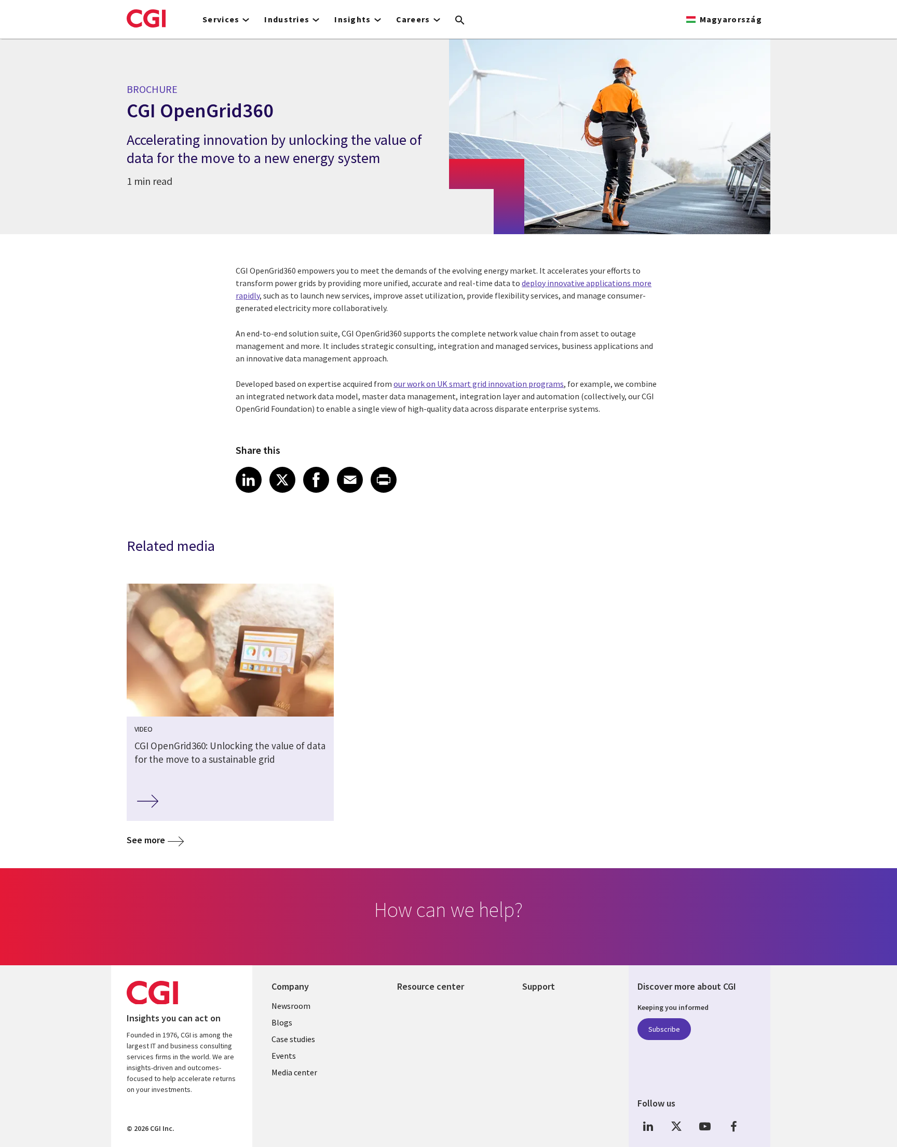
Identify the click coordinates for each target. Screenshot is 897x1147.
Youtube (705, 1126)
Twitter (676, 1126)
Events (283, 1055)
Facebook (733, 1126)
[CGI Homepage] (146, 18)
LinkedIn (647, 1126)
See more (146, 840)
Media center (294, 1072)
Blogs (281, 1022)
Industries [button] (286, 19)
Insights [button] (352, 19)
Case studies (293, 1039)
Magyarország (731, 19)
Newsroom (290, 1006)
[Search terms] (460, 21)
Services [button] (220, 19)
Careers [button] (413, 19)
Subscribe (664, 1029)
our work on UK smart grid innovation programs (478, 384)
